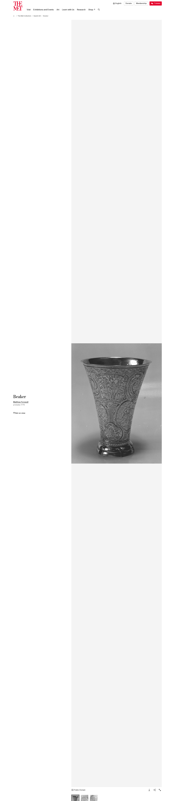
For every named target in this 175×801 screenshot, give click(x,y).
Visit (29, 9)
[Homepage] (17, 6)
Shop (90, 9)
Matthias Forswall (20, 402)
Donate (129, 3)
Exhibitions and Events (43, 9)
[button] (116, 403)
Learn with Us (68, 9)
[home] (14, 16)
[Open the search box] (98, 9)
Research (81, 9)
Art (58, 9)
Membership (141, 3)
